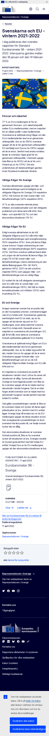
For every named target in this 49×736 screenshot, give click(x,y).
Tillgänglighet (8, 610)
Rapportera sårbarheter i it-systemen (20, 652)
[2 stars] (8, 552)
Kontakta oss (8, 646)
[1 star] (6, 552)
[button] (9, 508)
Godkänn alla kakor (23, 720)
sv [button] (31, 9)
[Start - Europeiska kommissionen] (9, 8)
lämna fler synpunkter (18, 560)
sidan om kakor (33, 700)
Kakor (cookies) (10, 663)
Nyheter (8, 24)
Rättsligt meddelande (12, 674)
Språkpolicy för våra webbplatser (18, 657)
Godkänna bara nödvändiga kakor (29, 729)
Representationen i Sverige (15, 536)
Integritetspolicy (10, 668)
